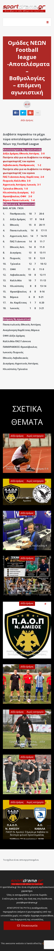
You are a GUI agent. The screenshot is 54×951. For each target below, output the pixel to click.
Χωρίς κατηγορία (35, 435)
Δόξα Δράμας (27, 120)
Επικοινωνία (29, 925)
